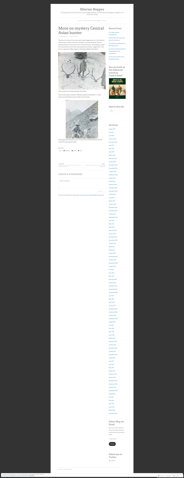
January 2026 (112, 139)
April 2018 (111, 335)
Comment (100, 191)
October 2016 (112, 387)
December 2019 (113, 286)
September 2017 (113, 354)
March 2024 (112, 181)
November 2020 (113, 256)
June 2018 (111, 328)
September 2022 (113, 217)
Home (79, 20)
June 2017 (111, 364)
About (104, 20)
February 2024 (113, 184)
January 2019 (112, 305)
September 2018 (113, 318)
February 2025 (113, 158)
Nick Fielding (74, 36)
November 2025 (113, 142)
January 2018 (112, 344)
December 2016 (113, 380)
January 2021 (112, 253)
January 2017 (112, 377)
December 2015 (113, 413)
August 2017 (112, 358)
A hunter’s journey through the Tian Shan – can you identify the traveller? (69, 165)
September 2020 (113, 263)
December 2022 (113, 207)
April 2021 (111, 246)
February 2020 (113, 279)
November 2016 (113, 384)
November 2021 (113, 240)
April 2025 (111, 152)
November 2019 (113, 289)
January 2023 (112, 204)
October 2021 (112, 243)
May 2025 (111, 148)
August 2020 (112, 266)
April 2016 (111, 407)
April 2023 (111, 197)
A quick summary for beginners (91, 20)
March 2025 (112, 155)
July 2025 (111, 145)
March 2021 (112, 250)
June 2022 (111, 220)
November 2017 (113, 348)
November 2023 (113, 191)
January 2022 (112, 233)
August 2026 (112, 129)
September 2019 (113, 292)
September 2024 (113, 174)
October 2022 (112, 214)
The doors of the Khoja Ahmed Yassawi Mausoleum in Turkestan (117, 51)
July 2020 (111, 269)
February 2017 (113, 374)
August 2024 (112, 178)
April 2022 (111, 227)
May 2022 (111, 224)
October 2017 (112, 351)
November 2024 (113, 168)
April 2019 (111, 302)
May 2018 (111, 331)
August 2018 (112, 322)
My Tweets (112, 460)
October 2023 (112, 194)
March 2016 (112, 410)
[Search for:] (116, 111)
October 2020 (112, 259)
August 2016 (112, 394)
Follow (112, 444)
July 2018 (111, 325)
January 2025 (112, 161)
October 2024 (112, 171)
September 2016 (113, 390)
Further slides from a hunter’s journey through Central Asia (95, 165)
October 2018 (112, 315)
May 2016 (111, 403)
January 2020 (112, 282)
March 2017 (112, 371)
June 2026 (111, 135)
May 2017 (111, 367)
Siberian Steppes (92, 9)
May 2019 (111, 299)
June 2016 (111, 400)
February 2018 (113, 341)
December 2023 (113, 188)
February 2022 (113, 230)
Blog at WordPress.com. (65, 469)
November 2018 (113, 312)
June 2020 (111, 273)
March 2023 (112, 201)
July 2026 (111, 132)
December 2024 (113, 165)
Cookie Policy (32, 475)
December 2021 (113, 237)
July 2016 (111, 397)
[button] (117, 88)
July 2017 (111, 361)
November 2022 (113, 210)
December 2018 (113, 309)
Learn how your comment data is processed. (92, 195)
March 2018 (112, 338)
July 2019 (111, 295)
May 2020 (111, 276)
